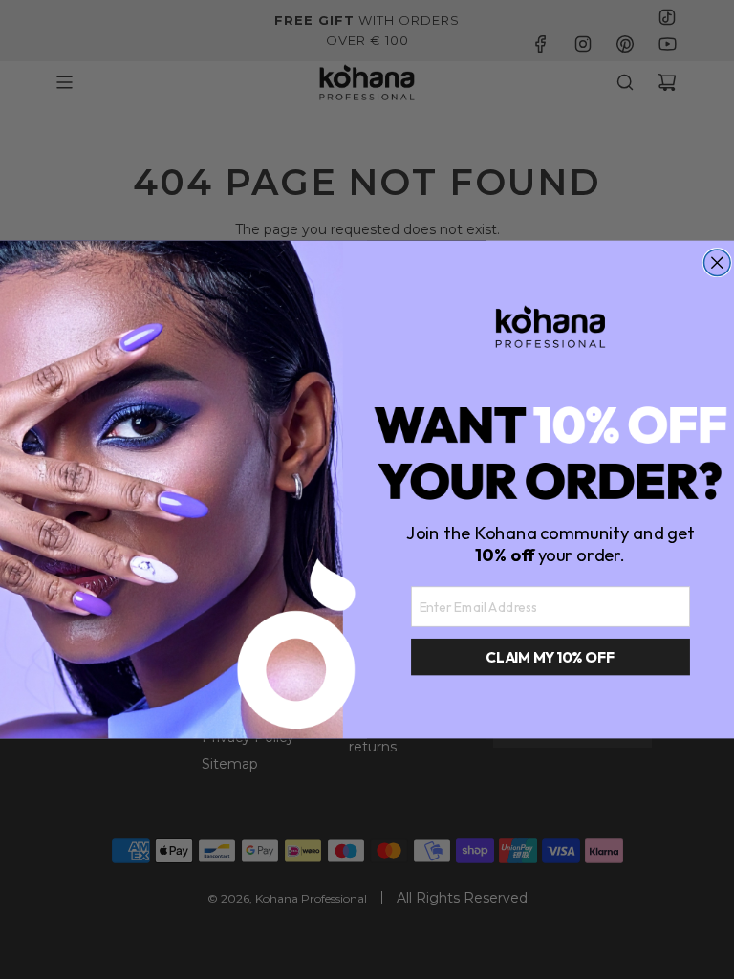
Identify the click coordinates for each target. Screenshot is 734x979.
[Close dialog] (717, 263)
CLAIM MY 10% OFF (550, 656)
